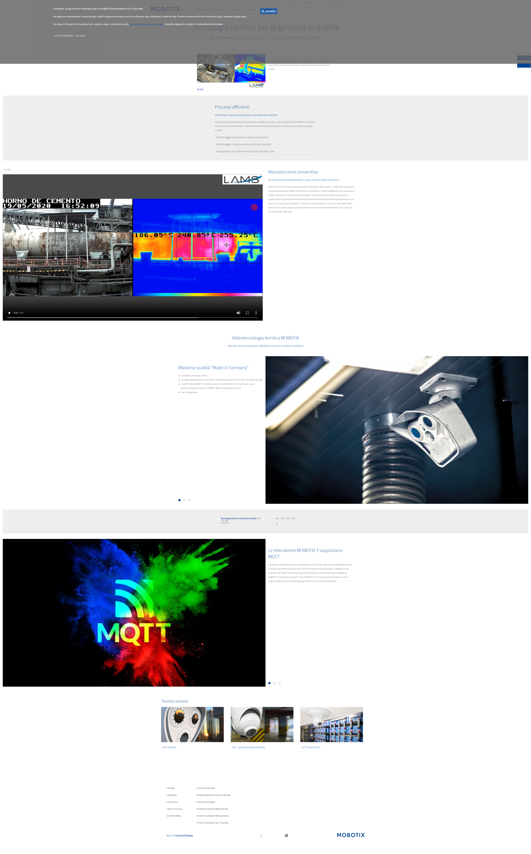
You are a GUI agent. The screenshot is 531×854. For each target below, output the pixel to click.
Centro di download (205, 788)
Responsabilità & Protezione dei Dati (213, 795)
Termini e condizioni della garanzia (212, 815)
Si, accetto (269, 11)
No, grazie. (80, 35)
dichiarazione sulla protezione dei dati (146, 24)
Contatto (171, 788)
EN (277, 518)
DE (283, 518)
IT (277, 524)
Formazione (172, 801)
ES (288, 518)
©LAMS (200, 89)
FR (293, 518)
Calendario (172, 795)
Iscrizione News (174, 815)
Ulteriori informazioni (64, 35)
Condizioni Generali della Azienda (212, 808)
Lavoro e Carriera (175, 808)
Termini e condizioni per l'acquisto (212, 822)
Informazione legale (205, 801)
